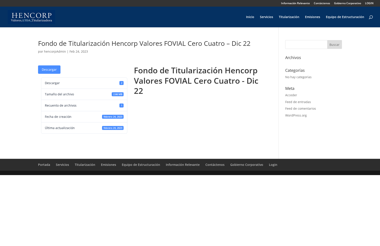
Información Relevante (295, 3)
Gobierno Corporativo (347, 3)
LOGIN (369, 3)
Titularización (289, 17)
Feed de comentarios (300, 108)
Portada (44, 165)
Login (273, 165)
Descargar (49, 69)
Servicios (266, 17)
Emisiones (312, 17)
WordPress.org (296, 115)
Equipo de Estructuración (345, 17)
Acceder (291, 95)
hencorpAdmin (55, 51)
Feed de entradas (298, 102)
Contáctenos (322, 3)
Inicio (250, 17)
